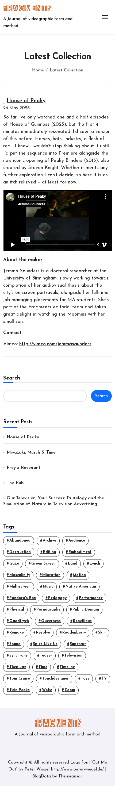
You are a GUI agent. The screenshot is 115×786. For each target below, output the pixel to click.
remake (16, 633)
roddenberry (74, 633)
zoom (69, 690)
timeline (67, 667)
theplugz (17, 667)
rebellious (82, 621)
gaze (14, 564)
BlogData (41, 776)
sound (15, 644)
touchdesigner (55, 679)
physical (16, 610)
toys (85, 679)
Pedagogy (57, 598)
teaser (46, 656)
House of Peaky (26, 100)
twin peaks (19, 690)
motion (79, 575)
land (72, 564)
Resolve (43, 633)
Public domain (85, 610)
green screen (43, 564)
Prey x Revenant (23, 468)
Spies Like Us (45, 644)
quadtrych (19, 621)
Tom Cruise (19, 679)
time (43, 667)
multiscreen (19, 587)
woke (47, 690)
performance (91, 598)
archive (49, 541)
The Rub (15, 483)
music (48, 587)
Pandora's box (22, 598)
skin (102, 633)
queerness (51, 621)
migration (51, 575)
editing (49, 552)
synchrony (18, 656)
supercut (78, 644)
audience (76, 541)
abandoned (19, 541)
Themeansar (70, 776)
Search (11, 378)
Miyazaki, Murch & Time (31, 452)
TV (104, 679)
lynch (95, 564)
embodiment (79, 552)
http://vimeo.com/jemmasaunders (55, 344)
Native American (81, 587)
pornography (48, 610)
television (73, 656)
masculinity (19, 575)
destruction (20, 552)
